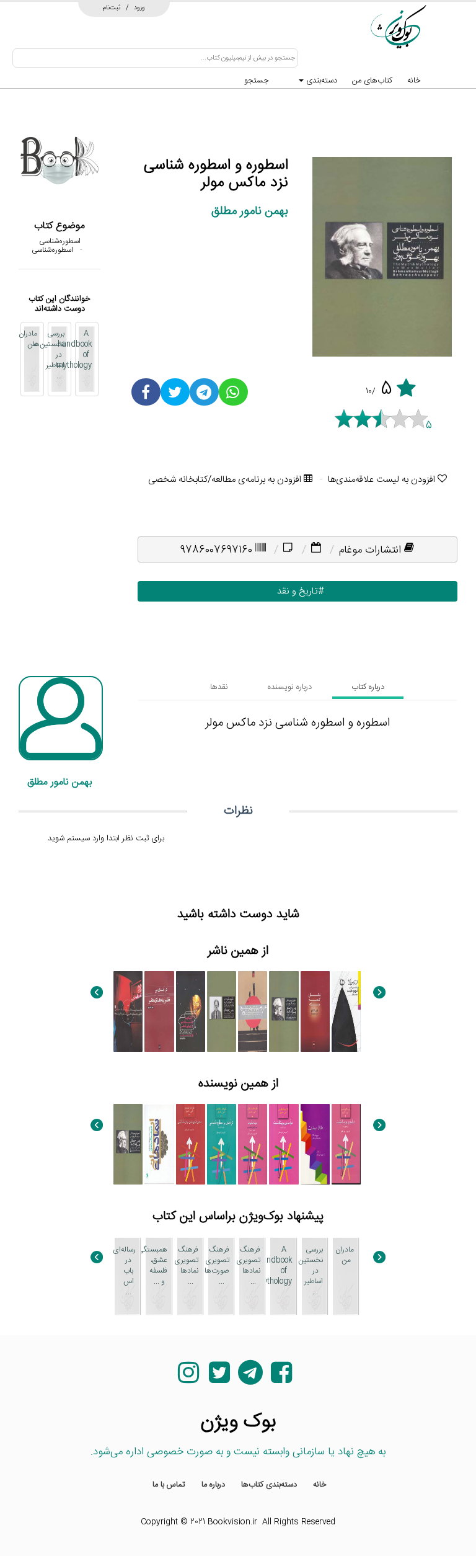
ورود (139, 7)
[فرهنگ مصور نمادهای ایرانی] (159, 1144)
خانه (414, 80)
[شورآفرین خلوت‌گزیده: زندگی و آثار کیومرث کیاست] (346, 1011)
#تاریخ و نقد (298, 591)
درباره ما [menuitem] (213, 1485)
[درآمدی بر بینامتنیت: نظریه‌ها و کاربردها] (346, 1144)
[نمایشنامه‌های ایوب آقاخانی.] (252, 1011)
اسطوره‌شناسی (60, 241)
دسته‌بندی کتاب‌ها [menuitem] (269, 1485)
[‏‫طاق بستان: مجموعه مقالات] (315, 1144)
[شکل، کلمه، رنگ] (315, 1011)
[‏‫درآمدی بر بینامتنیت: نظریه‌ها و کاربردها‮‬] (283, 1144)
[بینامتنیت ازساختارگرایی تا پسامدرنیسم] (252, 1144)
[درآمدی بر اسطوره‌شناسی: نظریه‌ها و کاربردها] (221, 1144)
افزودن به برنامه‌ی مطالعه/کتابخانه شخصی (226, 479)
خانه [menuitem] (320, 1485)
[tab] (367, 687)
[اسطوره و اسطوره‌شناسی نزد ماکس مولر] (283, 1011)
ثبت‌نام (112, 7)
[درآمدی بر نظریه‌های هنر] (159, 1011)
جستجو (256, 80)
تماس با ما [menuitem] (168, 1485)
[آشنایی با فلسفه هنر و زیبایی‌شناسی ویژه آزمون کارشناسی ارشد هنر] (190, 1011)
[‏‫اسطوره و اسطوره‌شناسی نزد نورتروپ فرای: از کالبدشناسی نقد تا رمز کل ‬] (221, 1011)
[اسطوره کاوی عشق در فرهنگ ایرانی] (190, 1144)
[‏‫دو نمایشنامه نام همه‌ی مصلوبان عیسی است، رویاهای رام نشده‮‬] (128, 1011)
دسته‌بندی (320, 80)
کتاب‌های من (372, 80)
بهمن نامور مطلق (249, 211)
